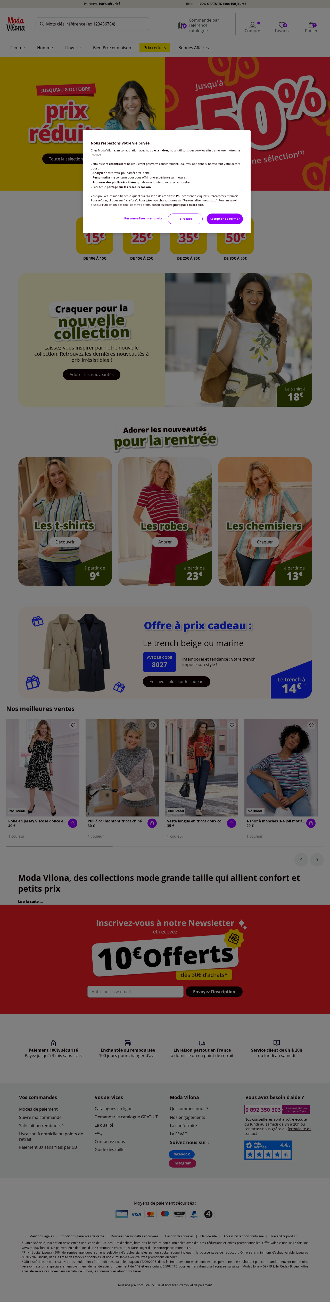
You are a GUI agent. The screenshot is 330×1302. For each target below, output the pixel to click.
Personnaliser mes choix (143, 218)
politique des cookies (188, 205)
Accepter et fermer (225, 219)
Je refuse (185, 219)
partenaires (160, 150)
